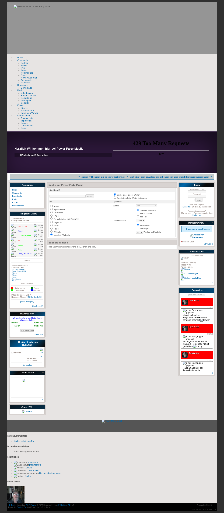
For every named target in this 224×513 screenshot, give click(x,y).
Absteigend (144, 225)
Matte (14, 275)
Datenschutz (35, 465)
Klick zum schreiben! (197, 295)
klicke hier (196, 215)
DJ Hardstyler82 (18, 269)
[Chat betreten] (197, 235)
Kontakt (28, 468)
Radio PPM (21, 507)
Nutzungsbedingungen (50, 473)
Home (14, 190)
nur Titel (143, 217)
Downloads (58, 213)
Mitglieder (57, 222)
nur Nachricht (146, 214)
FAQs (56, 216)
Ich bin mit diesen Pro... (25, 441)
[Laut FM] (27, 411)
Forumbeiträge (59, 219)
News (56, 226)
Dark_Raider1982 (19, 271)
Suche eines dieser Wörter (128, 195)
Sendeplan (27, 365)
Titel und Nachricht (148, 210)
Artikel (56, 206)
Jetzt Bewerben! (27, 330)
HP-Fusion (12, 505)
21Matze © (38, 334)
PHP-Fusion (31, 505)
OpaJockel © (37, 306)
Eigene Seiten (59, 210)
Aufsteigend (145, 228)
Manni (14, 273)
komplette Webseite (61, 235)
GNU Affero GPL (64, 505)
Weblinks (57, 232)
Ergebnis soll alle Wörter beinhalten (132, 198)
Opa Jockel (16, 279)
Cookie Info (32, 470)
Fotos (56, 229)
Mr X (14, 281)
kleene (15, 277)
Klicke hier (187, 207)
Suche (27, 476)
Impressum (32, 462)
